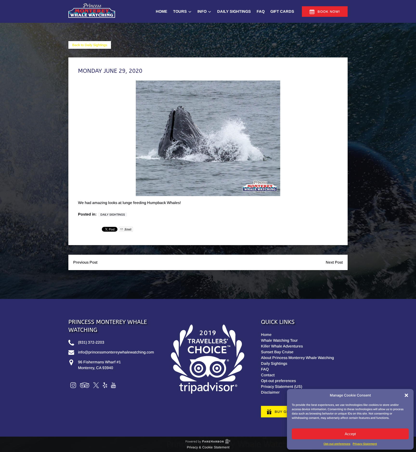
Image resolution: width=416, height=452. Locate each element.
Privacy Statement (365, 444)
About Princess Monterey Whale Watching (297, 358)
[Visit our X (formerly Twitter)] (96, 385)
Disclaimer (270, 392)
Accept (350, 434)
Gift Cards (282, 11)
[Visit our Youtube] (113, 385)
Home (161, 11)
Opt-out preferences (337, 444)
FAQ (261, 11)
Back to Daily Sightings (89, 45)
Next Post (334, 262)
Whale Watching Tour (279, 340)
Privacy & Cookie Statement (208, 447)
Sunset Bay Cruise (277, 352)
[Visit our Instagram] (73, 385)
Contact (268, 375)
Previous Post (85, 262)
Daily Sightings (234, 11)
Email (127, 229)
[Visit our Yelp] (105, 385)
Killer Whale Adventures (282, 346)
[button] (406, 395)
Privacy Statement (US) (281, 386)
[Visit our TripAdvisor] (84, 385)
